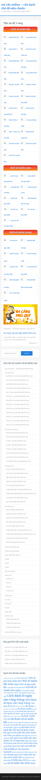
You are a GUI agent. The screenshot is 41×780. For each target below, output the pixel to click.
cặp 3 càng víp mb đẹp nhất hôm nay (18, 392)
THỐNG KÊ (8, 595)
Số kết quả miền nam (13, 627)
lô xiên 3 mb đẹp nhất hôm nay (16, 445)
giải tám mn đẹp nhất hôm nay (16, 481)
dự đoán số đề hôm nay (15, 716)
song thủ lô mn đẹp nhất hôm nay (17, 497)
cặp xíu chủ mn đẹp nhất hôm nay (17, 473)
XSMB (7, 559)
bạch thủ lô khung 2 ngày (13, 632)
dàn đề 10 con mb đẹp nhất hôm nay (18, 408)
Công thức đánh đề (20, 706)
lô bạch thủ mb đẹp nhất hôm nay (17, 437)
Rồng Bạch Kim (14, 746)
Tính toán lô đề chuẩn (12, 551)
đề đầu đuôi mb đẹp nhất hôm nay (17, 433)
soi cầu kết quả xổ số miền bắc (17, 754)
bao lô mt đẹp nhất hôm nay (15, 510)
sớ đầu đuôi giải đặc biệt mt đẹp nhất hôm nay (21, 534)
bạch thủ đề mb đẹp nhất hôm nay (17, 384)
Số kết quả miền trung (13, 623)
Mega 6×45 (10, 578)
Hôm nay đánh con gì (17, 735)
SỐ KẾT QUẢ (9, 616)
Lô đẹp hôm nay (21, 740)
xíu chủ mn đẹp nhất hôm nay (16, 502)
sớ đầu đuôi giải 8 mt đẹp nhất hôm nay (19, 530)
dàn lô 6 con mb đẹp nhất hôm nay (17, 420)
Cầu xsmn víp (9, 466)
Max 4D (8, 587)
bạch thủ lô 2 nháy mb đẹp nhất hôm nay (19, 376)
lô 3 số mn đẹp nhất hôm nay (15, 485)
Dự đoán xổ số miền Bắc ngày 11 (15, 725)
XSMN (7, 563)
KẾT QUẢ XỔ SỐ (10, 571)
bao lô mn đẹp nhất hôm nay (15, 469)
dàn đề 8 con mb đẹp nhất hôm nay (17, 404)
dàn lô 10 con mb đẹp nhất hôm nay (17, 412)
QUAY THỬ (8, 612)
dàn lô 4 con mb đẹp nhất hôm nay (17, 416)
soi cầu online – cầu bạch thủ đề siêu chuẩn (19, 369)
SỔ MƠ (7, 608)
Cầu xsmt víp (9, 506)
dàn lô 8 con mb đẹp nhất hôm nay (17, 425)
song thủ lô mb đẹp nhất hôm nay (17, 457)
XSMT (7, 567)
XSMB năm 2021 (19, 760)
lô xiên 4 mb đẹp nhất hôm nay (16, 449)
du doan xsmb (25, 708)
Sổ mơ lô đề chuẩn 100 (12, 547)
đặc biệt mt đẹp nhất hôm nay (15, 522)
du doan (30, 706)
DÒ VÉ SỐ (8, 604)
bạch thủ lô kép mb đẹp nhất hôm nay (18, 388)
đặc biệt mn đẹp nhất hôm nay (16, 477)
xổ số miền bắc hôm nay (21, 763)
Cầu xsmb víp (30, 329)
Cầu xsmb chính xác (18, 329)
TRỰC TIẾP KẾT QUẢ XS (13, 555)
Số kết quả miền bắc (12, 619)
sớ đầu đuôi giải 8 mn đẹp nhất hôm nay (19, 489)
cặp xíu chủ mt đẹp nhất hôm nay (17, 518)
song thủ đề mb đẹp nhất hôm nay (17, 453)
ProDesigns (36, 776)
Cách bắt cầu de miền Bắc (15, 687)
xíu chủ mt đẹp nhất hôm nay (15, 542)
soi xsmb (26, 757)
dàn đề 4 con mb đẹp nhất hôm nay (17, 396)
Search (26, 353)
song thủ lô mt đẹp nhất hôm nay (17, 538)
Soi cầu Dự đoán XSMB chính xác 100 (24, 752)
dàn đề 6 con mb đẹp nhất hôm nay (17, 400)
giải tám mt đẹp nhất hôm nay (16, 514)
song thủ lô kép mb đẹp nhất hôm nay (18, 461)
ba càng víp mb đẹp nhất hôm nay (19, 333)
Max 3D (8, 583)
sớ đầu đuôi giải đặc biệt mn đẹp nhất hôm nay (21, 493)
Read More (32, 343)
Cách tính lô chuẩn (27, 690)
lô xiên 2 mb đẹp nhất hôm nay (16, 441)
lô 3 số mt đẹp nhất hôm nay (15, 526)
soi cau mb (26, 746)
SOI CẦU (7, 600)
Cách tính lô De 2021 (10, 693)
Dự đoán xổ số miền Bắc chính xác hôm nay (22, 722)
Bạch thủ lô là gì (22, 678)
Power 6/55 (10, 591)
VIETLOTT (8, 575)
